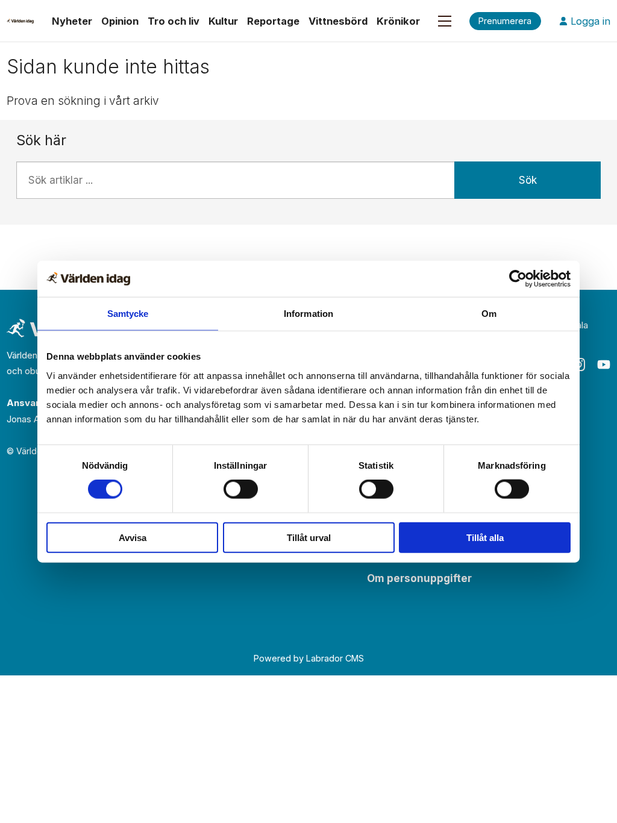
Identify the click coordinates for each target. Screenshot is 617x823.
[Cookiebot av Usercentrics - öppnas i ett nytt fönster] (518, 279)
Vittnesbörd (338, 21)
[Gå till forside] (20, 21)
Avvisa (132, 537)
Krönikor (398, 21)
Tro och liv (173, 21)
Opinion (120, 21)
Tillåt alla (485, 537)
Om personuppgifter (419, 578)
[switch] (241, 489)
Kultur (223, 21)
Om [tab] (488, 313)
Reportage (273, 21)
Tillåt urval (309, 537)
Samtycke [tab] (128, 313)
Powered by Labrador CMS (309, 658)
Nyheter (72, 21)
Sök (528, 180)
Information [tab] (308, 313)
